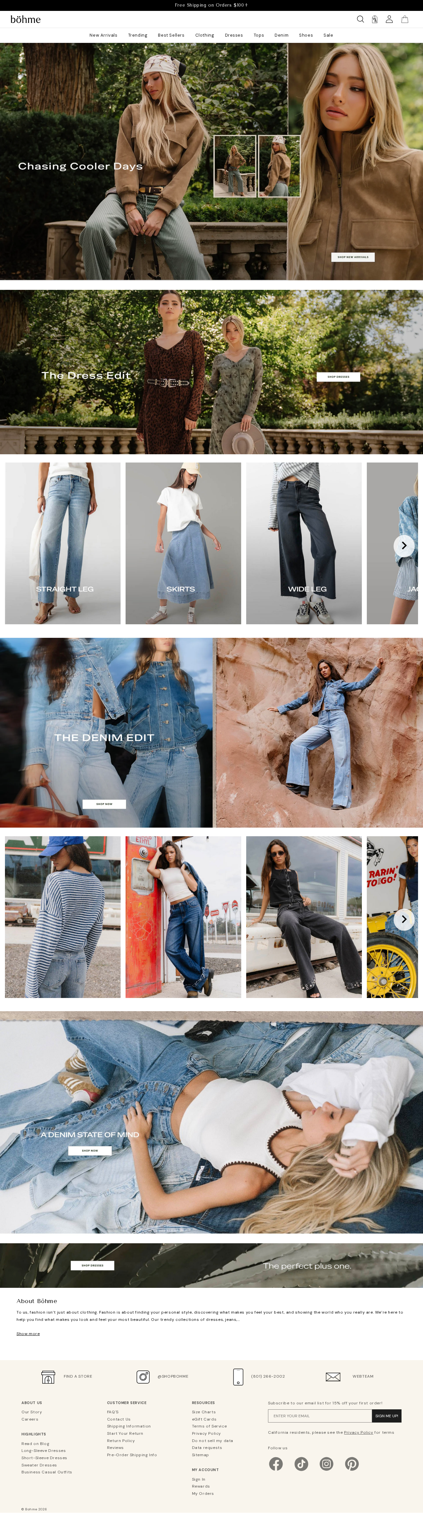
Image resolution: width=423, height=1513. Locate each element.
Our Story (31, 1412)
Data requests (207, 1447)
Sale (328, 35)
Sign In (199, 1479)
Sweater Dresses (39, 1465)
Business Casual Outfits (46, 1472)
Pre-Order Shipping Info (132, 1455)
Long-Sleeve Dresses (43, 1450)
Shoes (306, 35)
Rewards (201, 1486)
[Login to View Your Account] (389, 19)
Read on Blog (35, 1443)
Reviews (115, 1447)
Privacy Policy (206, 1433)
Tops (259, 35)
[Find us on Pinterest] (352, 1470)
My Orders (203, 1493)
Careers (29, 1419)
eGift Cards (204, 1419)
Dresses (234, 35)
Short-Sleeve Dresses (44, 1458)
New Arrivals (103, 35)
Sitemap (200, 1455)
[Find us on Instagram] (326, 1470)
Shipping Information (129, 1426)
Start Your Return (125, 1433)
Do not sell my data (212, 1440)
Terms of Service (209, 1426)
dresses (211, 1270)
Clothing (204, 35)
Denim (281, 35)
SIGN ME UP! (386, 1416)
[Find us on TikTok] (301, 1470)
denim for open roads (211, 1225)
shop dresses (211, 436)
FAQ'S (113, 1412)
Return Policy (121, 1440)
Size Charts (204, 1412)
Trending (138, 35)
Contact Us (119, 1419)
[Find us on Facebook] (276, 1470)
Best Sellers (171, 35)
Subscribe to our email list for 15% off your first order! (325, 1403)
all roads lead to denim (211, 810)
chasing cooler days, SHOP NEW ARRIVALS (211, 266)
